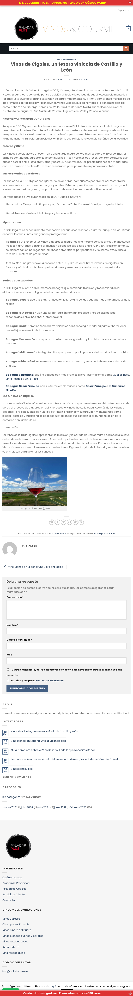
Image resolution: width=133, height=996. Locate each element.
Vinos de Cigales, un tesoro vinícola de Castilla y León (44, 731)
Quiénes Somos (12, 877)
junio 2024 (43, 807)
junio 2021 (60, 807)
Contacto (8, 900)
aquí (53, 986)
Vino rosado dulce (13, 953)
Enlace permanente (104, 533)
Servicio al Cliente (13, 894)
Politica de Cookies (14, 889)
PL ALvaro (84, 79)
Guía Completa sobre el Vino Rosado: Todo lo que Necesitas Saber (53, 750)
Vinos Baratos (11, 919)
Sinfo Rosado (14, 379)
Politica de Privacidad (16, 883)
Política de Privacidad (49, 680)
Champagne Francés (16, 924)
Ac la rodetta (10, 947)
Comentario (15, 597)
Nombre (12, 625)
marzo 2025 (10, 807)
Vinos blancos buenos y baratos (22, 936)
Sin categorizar (66, 59)
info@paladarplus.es (15, 971)
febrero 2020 (78, 807)
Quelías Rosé (121, 375)
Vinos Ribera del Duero (16, 930)
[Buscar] (126, 48)
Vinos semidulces (22, 768)
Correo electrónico (19, 639)
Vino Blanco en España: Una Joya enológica (35, 567)
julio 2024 (27, 807)
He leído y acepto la (38, 680)
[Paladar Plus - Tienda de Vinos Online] (66, 29)
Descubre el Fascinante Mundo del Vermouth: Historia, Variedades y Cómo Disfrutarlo (65, 759)
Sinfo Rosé (31, 379)
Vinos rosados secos (15, 941)
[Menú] (4, 29)
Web (9, 654)
